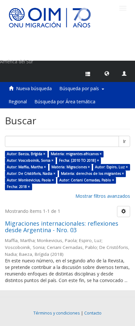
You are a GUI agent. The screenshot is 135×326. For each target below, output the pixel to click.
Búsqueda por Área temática (64, 101)
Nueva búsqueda (34, 88)
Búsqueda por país (80, 88)
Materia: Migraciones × (70, 167)
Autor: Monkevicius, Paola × (30, 180)
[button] (107, 73)
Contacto (93, 313)
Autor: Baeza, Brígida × (26, 154)
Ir (124, 141)
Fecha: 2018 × (18, 186)
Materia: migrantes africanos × (76, 154)
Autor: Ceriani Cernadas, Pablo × (86, 180)
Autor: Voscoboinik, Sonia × (30, 160)
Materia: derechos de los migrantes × (92, 173)
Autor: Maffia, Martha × (26, 167)
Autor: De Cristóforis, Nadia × (31, 173)
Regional (18, 101)
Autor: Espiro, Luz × (111, 167)
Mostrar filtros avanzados (102, 196)
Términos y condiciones (56, 313)
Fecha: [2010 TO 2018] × (79, 160)
